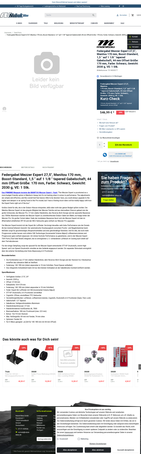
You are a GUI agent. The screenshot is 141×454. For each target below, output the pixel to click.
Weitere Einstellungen (97, 444)
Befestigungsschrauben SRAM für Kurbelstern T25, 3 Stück (94, 375)
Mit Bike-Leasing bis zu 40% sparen (112, 129)
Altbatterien (41, 425)
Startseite (7, 33)
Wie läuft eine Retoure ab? (108, 123)
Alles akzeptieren (70, 450)
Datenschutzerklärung (65, 435)
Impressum (69, 432)
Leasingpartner (42, 416)
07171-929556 (108, 192)
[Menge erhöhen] (104, 143)
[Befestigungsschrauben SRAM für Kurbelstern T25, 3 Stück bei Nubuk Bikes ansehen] (94, 357)
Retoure (39, 423)
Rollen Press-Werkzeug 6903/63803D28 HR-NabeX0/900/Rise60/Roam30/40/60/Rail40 (48, 375)
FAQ (55, 435)
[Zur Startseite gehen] (14, 15)
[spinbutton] (100, 145)
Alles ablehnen (98, 450)
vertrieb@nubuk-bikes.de (111, 195)
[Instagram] (123, 6)
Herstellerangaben (105, 132)
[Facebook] (119, 6)
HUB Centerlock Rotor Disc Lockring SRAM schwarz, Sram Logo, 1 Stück (67, 375)
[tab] (10, 167)
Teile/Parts (17, 33)
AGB (55, 423)
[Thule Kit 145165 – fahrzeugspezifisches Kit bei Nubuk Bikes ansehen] (15, 357)
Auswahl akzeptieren (125, 450)
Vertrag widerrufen (44, 439)
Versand (40, 420)
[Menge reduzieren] (104, 146)
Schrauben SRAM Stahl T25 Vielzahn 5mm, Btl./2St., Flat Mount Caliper (119, 375)
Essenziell (64, 439)
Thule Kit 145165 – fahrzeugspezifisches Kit (14, 375)
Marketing (84, 439)
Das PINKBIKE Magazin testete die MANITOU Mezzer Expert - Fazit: (30, 193)
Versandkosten (114, 161)
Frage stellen (108, 200)
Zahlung (39, 418)
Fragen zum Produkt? (107, 126)
